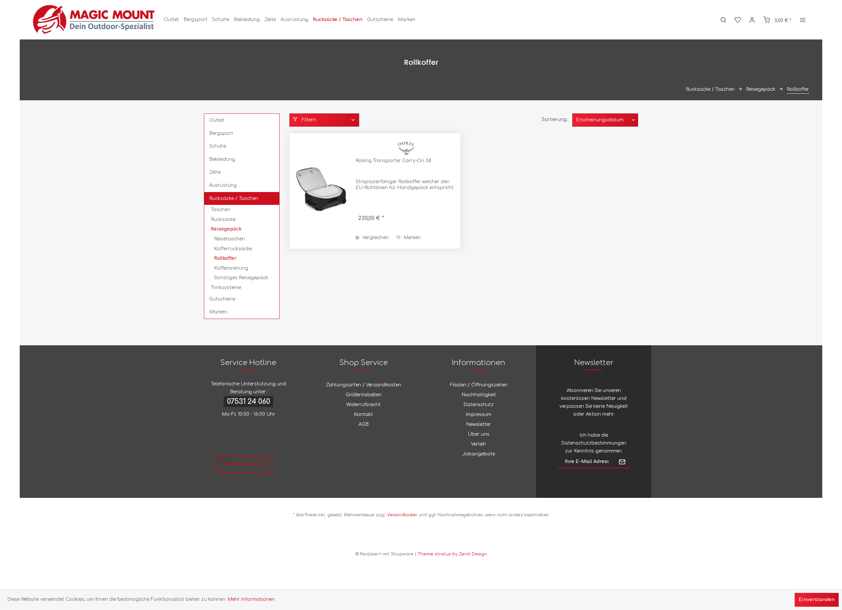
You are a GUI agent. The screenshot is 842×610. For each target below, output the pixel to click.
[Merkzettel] (737, 19)
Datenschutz (478, 404)
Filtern (308, 119)
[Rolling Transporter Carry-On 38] (321, 191)
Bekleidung (222, 159)
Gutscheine (222, 299)
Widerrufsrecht (363, 404)
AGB (364, 424)
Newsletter (478, 424)
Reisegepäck (226, 229)
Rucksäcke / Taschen (233, 198)
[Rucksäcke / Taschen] (337, 19)
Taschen (220, 209)
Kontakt (363, 414)
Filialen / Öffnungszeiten (479, 384)
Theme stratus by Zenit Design (452, 554)
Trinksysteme (226, 287)
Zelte (215, 172)
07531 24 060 (248, 401)
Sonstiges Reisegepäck (241, 277)
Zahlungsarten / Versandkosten (363, 384)
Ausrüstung (223, 185)
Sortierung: (555, 119)
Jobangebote (478, 453)
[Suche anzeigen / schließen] (723, 19)
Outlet (216, 120)
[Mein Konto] (752, 19)
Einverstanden (817, 599)
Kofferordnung (231, 268)
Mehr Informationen (251, 599)
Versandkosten (402, 515)
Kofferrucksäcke (233, 248)
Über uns (478, 434)
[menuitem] (171, 19)
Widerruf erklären (245, 464)
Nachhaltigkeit (478, 394)
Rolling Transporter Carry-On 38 (393, 160)
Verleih (478, 444)
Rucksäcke (223, 219)
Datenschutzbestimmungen (593, 443)
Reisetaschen (229, 238)
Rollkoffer (225, 258)
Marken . (219, 311)
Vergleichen (375, 237)
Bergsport (221, 133)
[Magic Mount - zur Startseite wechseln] (94, 20)
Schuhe (217, 146)
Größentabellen (364, 394)
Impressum (478, 414)
